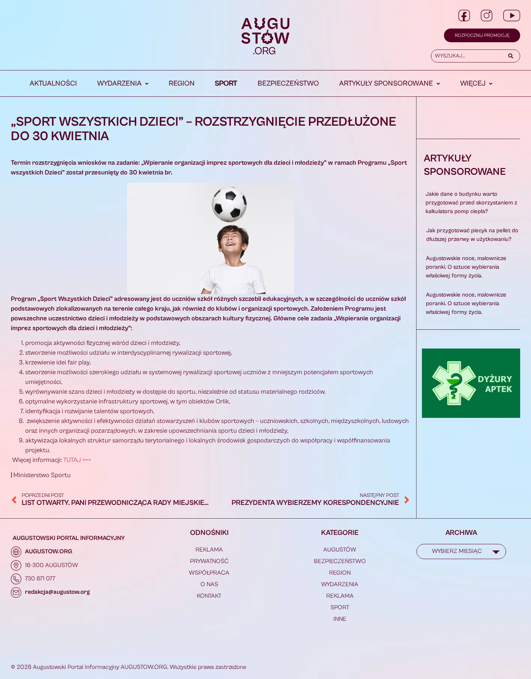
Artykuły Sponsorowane (386, 83)
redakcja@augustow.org (57, 592)
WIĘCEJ (472, 83)
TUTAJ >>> (77, 460)
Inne (339, 619)
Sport (226, 83)
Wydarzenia (119, 83)
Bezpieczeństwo (288, 83)
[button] (123, 84)
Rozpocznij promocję (482, 35)
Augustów (339, 549)
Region (182, 83)
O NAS (209, 584)
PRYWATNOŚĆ (209, 561)
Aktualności (53, 83)
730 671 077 (40, 578)
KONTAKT (209, 596)
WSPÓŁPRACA (209, 572)
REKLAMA (209, 549)
